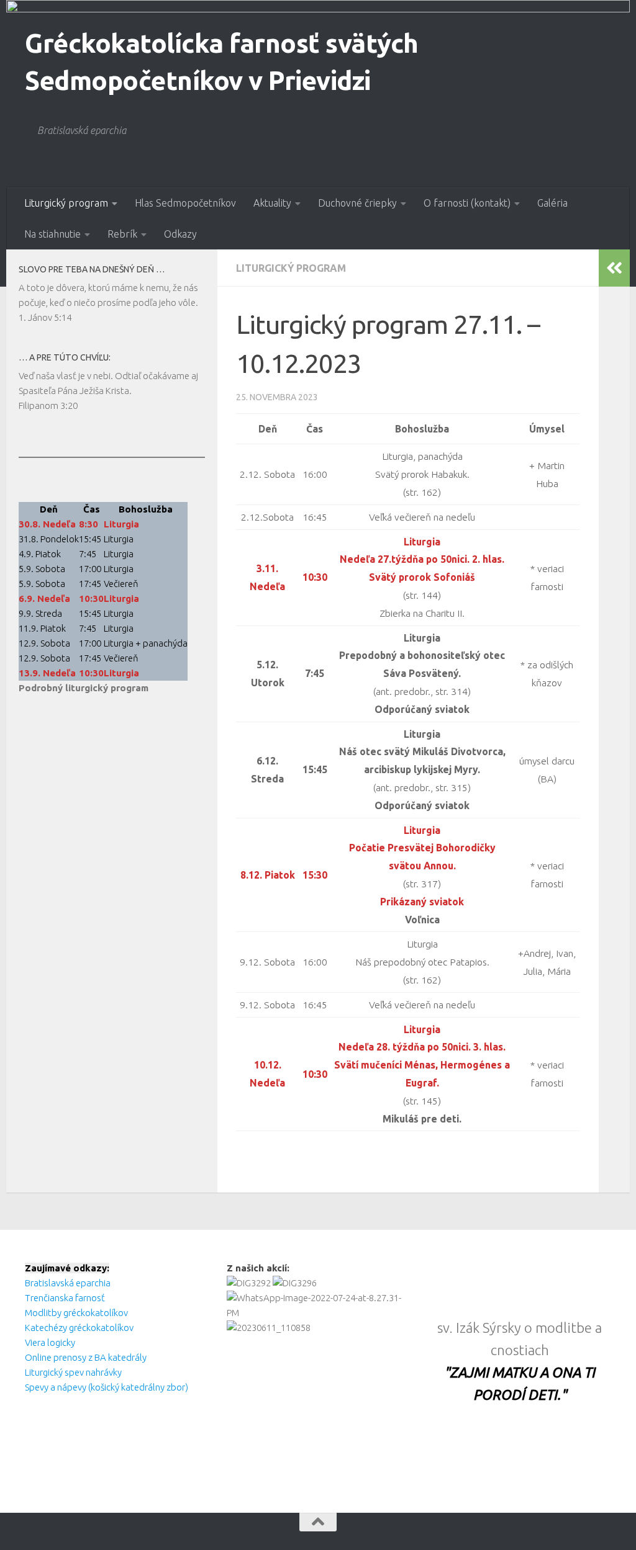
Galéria (552, 202)
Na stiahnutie (52, 234)
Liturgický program (66, 202)
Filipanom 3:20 (48, 405)
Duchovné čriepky (357, 202)
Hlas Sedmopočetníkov (185, 202)
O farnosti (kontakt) (467, 202)
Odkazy (180, 234)
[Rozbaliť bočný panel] (614, 268)
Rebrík (122, 234)
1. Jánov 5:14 (45, 317)
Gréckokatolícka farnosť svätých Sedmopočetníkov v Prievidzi (222, 62)
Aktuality (272, 202)
